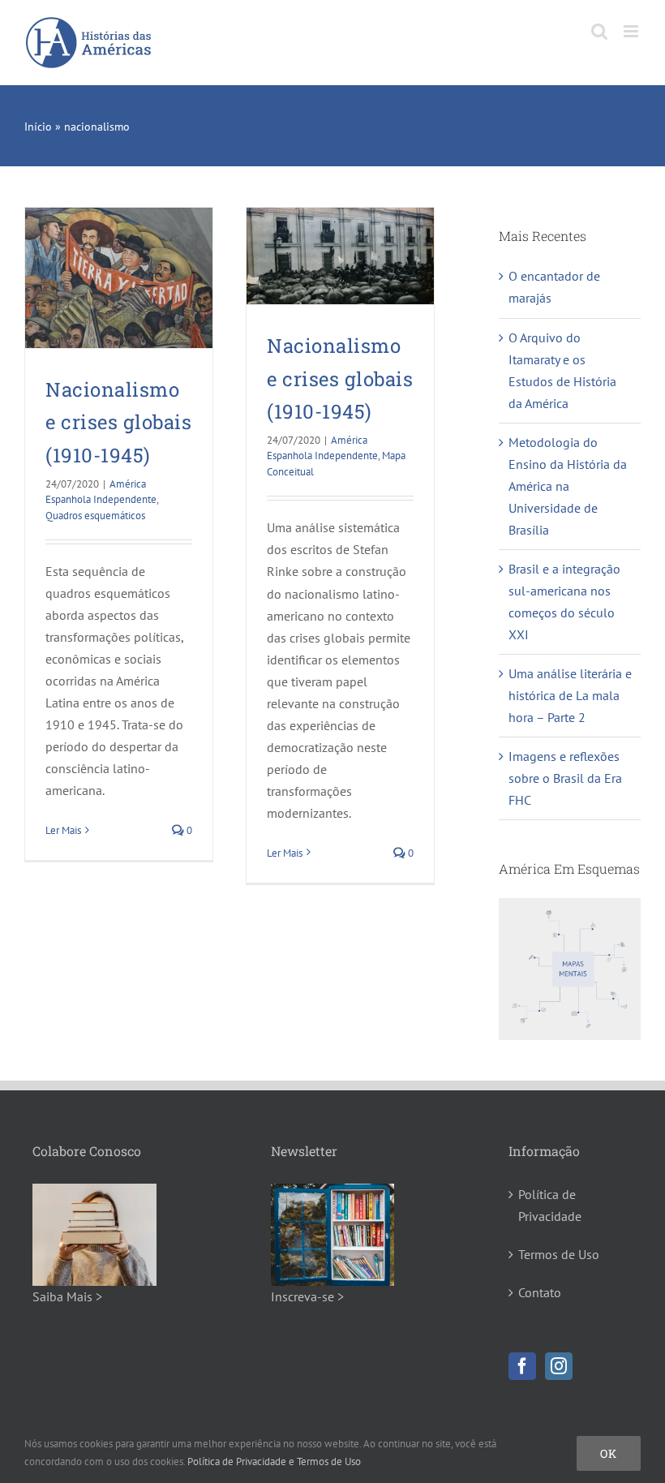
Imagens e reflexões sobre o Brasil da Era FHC (565, 778)
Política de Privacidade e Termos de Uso (274, 1461)
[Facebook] (522, 1366)
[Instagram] (559, 1366)
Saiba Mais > (67, 1296)
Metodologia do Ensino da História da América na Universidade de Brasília (567, 486)
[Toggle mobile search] (599, 31)
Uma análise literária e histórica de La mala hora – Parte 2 (570, 695)
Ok (608, 1453)
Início (38, 126)
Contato (539, 1292)
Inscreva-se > (307, 1296)
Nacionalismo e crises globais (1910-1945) (118, 422)
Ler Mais (63, 830)
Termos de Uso (558, 1254)
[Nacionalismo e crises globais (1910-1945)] (118, 278)
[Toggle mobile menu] (632, 31)
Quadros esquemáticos (95, 515)
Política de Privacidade (549, 1205)
